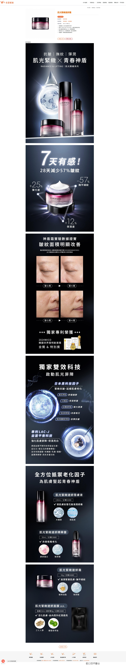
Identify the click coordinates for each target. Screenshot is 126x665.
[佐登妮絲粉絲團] (87, 663)
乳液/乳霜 (98, 7)
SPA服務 (85, 2)
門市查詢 (122, 2)
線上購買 (69, 38)
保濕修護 (65, 21)
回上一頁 (61, 38)
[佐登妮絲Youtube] (92, 663)
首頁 (89, 7)
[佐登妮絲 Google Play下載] (96, 663)
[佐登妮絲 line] (89, 663)
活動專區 (105, 2)
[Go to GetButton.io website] (3, 663)
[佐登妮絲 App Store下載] (99, 663)
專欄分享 (116, 2)
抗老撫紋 (70, 21)
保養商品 (92, 2)
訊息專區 (99, 2)
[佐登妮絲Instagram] (94, 663)
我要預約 (110, 2)
